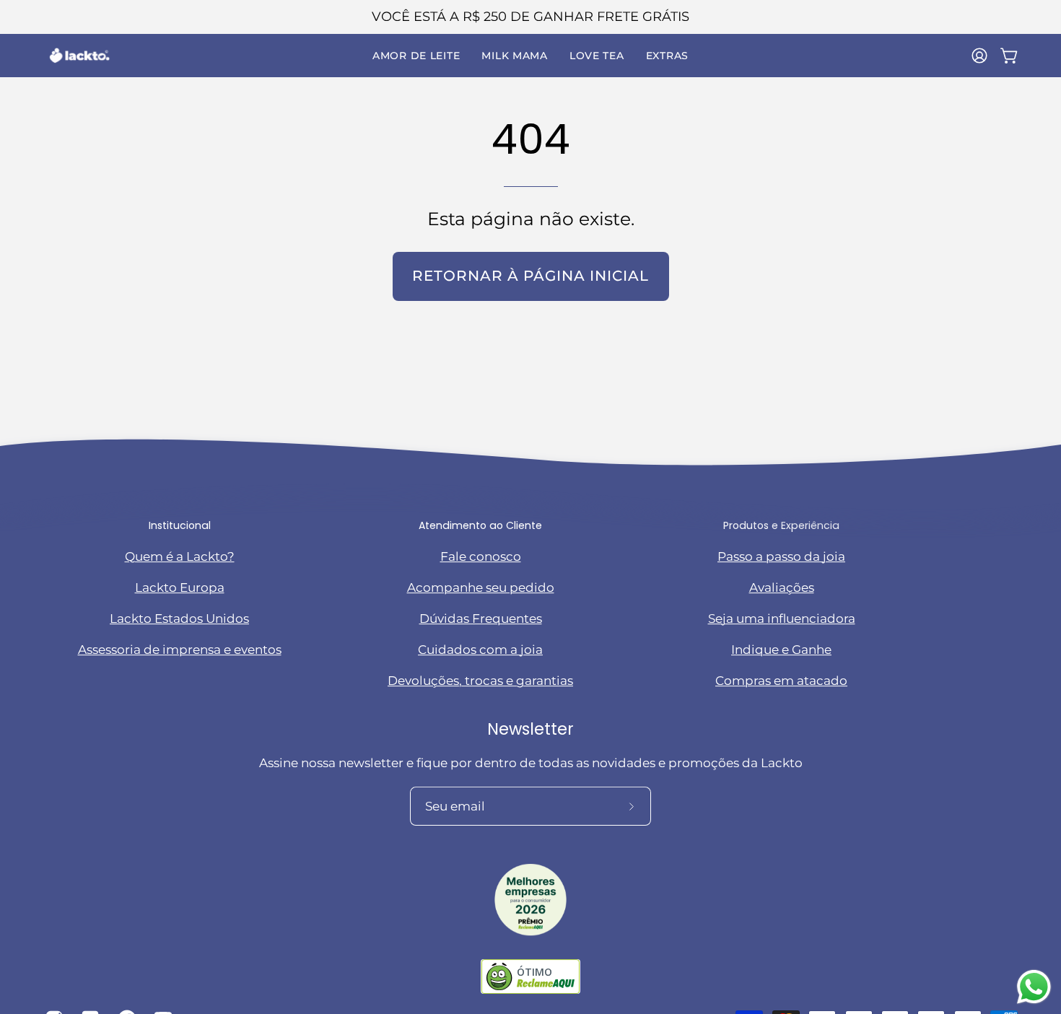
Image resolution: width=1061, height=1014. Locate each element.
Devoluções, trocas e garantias (480, 680)
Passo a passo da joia (781, 556)
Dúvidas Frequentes (480, 618)
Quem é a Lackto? (180, 556)
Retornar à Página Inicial (530, 275)
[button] (416, 55)
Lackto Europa (179, 587)
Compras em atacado (781, 680)
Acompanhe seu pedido (480, 587)
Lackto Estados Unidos (179, 618)
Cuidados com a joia (480, 649)
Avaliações (781, 587)
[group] (530, 17)
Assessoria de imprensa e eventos (179, 649)
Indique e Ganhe (781, 649)
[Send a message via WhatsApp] (1034, 987)
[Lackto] (79, 55)
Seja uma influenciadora (781, 618)
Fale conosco (480, 556)
